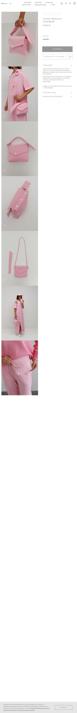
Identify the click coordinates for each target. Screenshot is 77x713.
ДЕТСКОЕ (38, 2)
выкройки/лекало (40, 5)
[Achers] (4, 4)
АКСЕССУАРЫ (58, 12)
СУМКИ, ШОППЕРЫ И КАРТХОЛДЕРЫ (52, 14)
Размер (46, 36)
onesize (46, 39)
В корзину (57, 49)
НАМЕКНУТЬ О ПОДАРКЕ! (54, 57)
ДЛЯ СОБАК (26, 5)
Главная (45, 12)
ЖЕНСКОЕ (27, 2)
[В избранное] (70, 56)
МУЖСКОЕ (49, 2)
